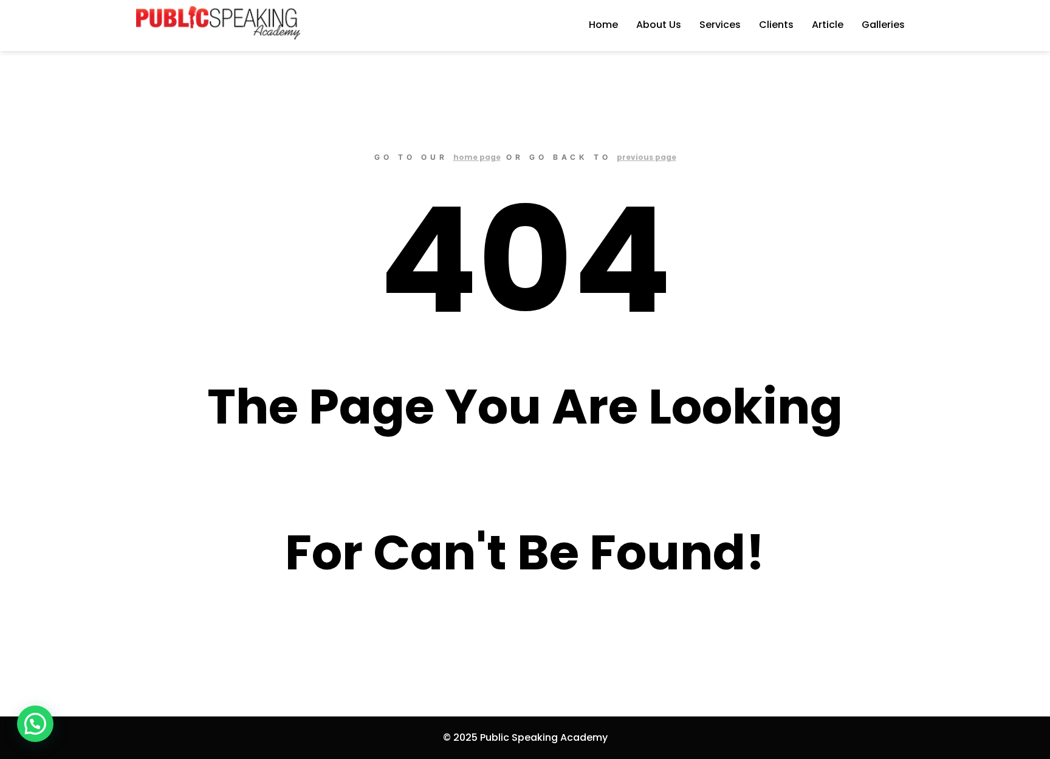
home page (477, 157)
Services (720, 25)
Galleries (883, 25)
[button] (35, 724)
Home (603, 25)
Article (827, 25)
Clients (776, 25)
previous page (646, 157)
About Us (658, 25)
